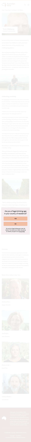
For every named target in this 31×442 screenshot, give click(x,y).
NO (15, 224)
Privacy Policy (22, 231)
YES (15, 218)
